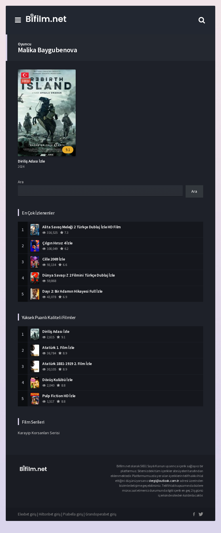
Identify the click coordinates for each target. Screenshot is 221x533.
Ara (21, 181)
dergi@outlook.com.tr (164, 480)
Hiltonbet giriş (49, 514)
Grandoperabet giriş (100, 514)
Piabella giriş (73, 514)
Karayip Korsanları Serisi (39, 432)
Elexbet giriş (27, 514)
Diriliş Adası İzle (31, 161)
